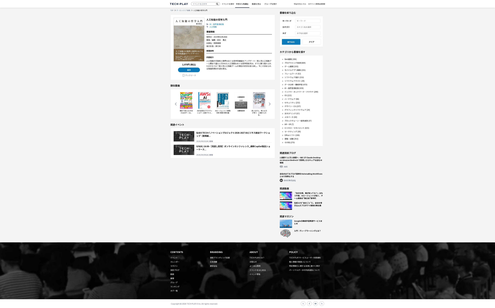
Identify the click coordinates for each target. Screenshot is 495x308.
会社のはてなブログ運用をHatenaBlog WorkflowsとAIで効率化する (301, 175)
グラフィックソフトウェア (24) (297, 110)
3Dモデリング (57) (292, 113)
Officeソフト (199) (292, 135)
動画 (172, 274)
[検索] (217, 3)
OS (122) (288, 95)
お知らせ (253, 261)
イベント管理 (255, 274)
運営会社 (213, 266)
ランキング (174, 286)
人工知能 (213, 26)
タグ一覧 (174, 290)
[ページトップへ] (179, 4)
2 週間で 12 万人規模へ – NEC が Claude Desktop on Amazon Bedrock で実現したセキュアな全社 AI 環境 (301, 160)
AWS (286, 166)
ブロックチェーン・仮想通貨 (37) (298, 120)
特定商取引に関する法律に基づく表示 (304, 266)
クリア (311, 42)
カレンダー (174, 261)
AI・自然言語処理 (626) (294, 88)
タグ (284, 33)
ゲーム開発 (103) (291, 66)
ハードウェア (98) (291, 99)
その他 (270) (289, 142)
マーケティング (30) (292, 131)
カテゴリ (286, 27)
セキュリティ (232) (292, 102)
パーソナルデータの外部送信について (304, 270)
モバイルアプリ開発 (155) (295, 70)
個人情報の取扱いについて (300, 261)
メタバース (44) (290, 117)
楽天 (189, 70)
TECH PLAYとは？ (257, 257)
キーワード (286, 21)
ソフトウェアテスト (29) (294, 81)
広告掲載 (213, 261)
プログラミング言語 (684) (295, 62)
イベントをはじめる (258, 270)
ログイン (311, 4)
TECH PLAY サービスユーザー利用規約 (305, 257)
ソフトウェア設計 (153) (294, 77)
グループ (174, 282)
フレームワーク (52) (292, 73)
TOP (172, 10)
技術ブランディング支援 (220, 257)
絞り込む (291, 42)
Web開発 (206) (290, 59)
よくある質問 (255, 266)
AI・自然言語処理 (216, 24)
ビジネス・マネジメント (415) (296, 128)
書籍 (172, 278)
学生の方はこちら (300, 4)
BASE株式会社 (290, 180)
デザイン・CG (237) (292, 106)
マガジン (174, 266)
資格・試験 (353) (291, 138)
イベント (174, 257)
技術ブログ (174, 270)
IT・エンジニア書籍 (183, 10)
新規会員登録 (320, 4)
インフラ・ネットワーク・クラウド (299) (301, 91)
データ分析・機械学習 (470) (295, 84)
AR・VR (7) (289, 124)
